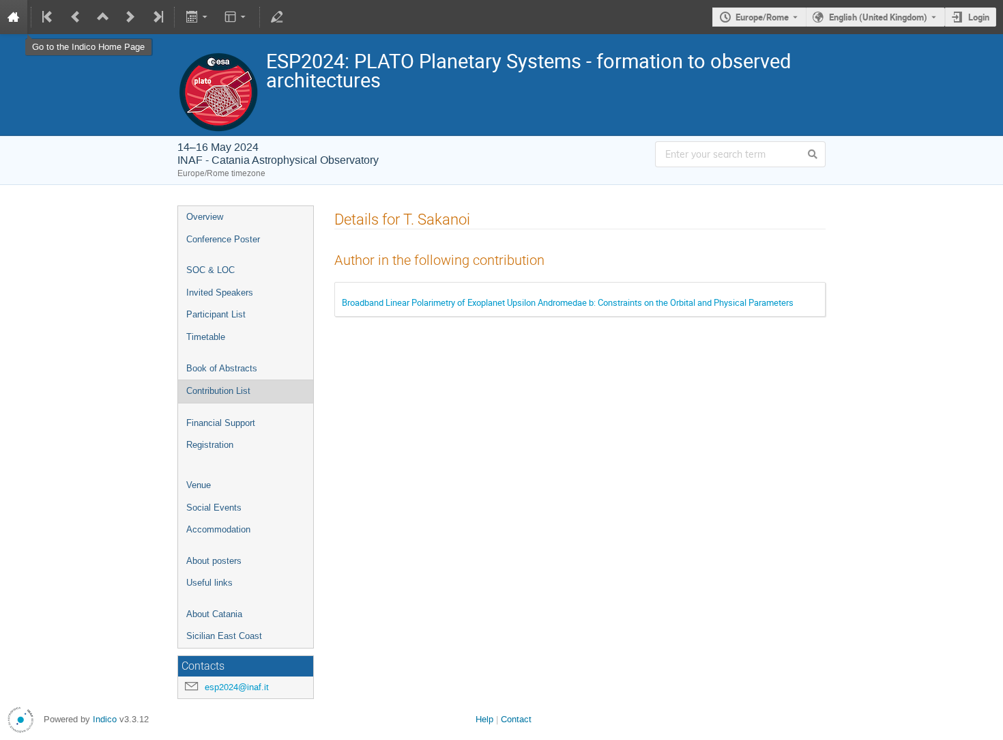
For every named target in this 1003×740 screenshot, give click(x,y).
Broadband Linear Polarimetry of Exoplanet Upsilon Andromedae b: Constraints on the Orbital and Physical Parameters (568, 302)
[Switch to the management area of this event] (277, 17)
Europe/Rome (762, 17)
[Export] (197, 17)
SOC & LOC (210, 270)
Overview (204, 217)
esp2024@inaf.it (237, 687)
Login (978, 17)
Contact (516, 719)
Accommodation (218, 529)
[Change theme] (236, 17)
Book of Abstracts (221, 368)
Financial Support (220, 423)
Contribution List (218, 391)
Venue (198, 485)
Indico (105, 719)
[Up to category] (103, 17)
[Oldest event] (48, 17)
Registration (209, 445)
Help (484, 719)
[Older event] (75, 17)
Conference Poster (223, 239)
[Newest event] (157, 17)
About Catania (214, 614)
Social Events (214, 507)
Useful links (209, 583)
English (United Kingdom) (878, 17)
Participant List (216, 314)
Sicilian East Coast (224, 636)
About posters (214, 561)
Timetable (205, 337)
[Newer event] (130, 17)
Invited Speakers (219, 292)
